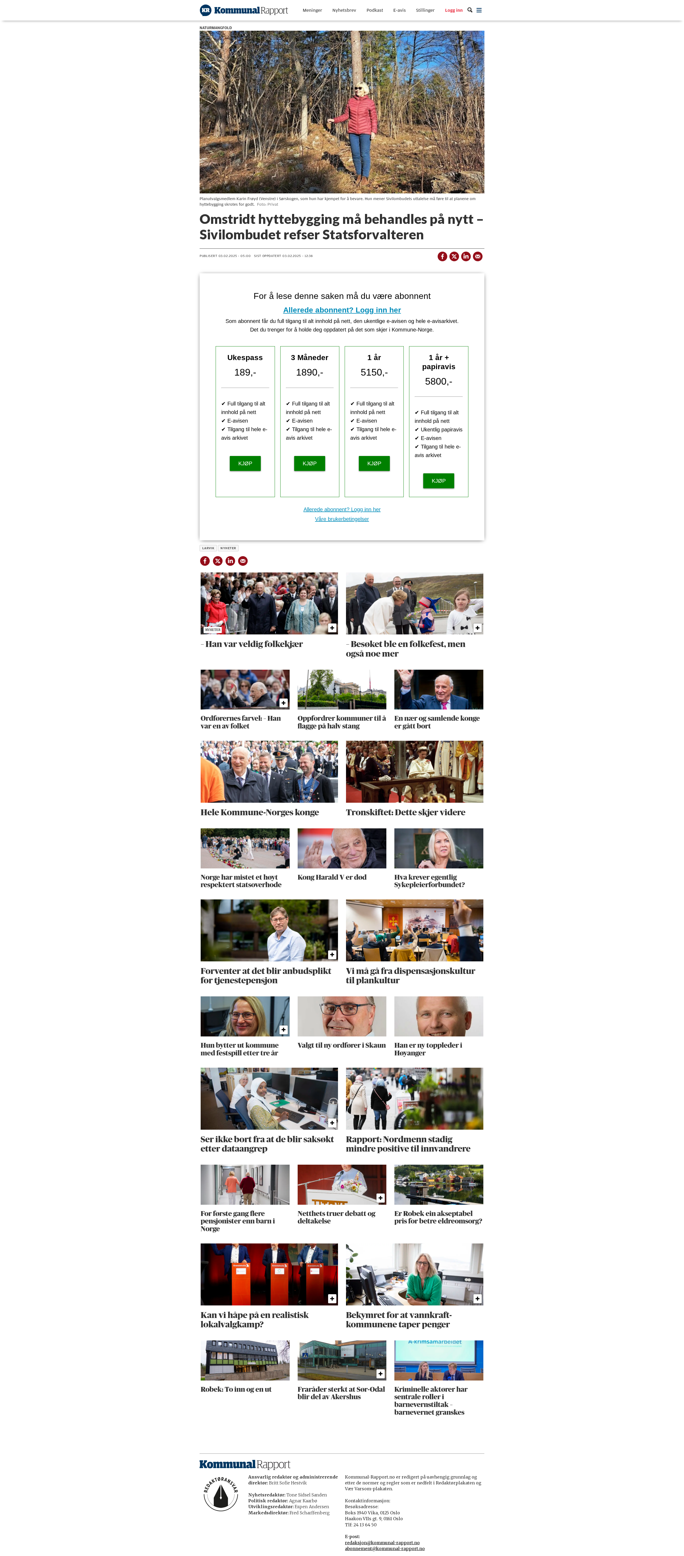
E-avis (399, 10)
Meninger (312, 10)
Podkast (375, 10)
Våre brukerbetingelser (342, 519)
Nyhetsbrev (344, 10)
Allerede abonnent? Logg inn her (342, 310)
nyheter (228, 548)
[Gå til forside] (244, 10)
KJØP (245, 463)
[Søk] (470, 10)
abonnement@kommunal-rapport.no (385, 1548)
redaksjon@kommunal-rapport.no (382, 1542)
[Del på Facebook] (442, 255)
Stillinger (425, 10)
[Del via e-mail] (477, 255)
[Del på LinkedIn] (466, 255)
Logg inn (454, 10)
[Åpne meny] (479, 10)
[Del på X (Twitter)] (454, 255)
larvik (208, 548)
